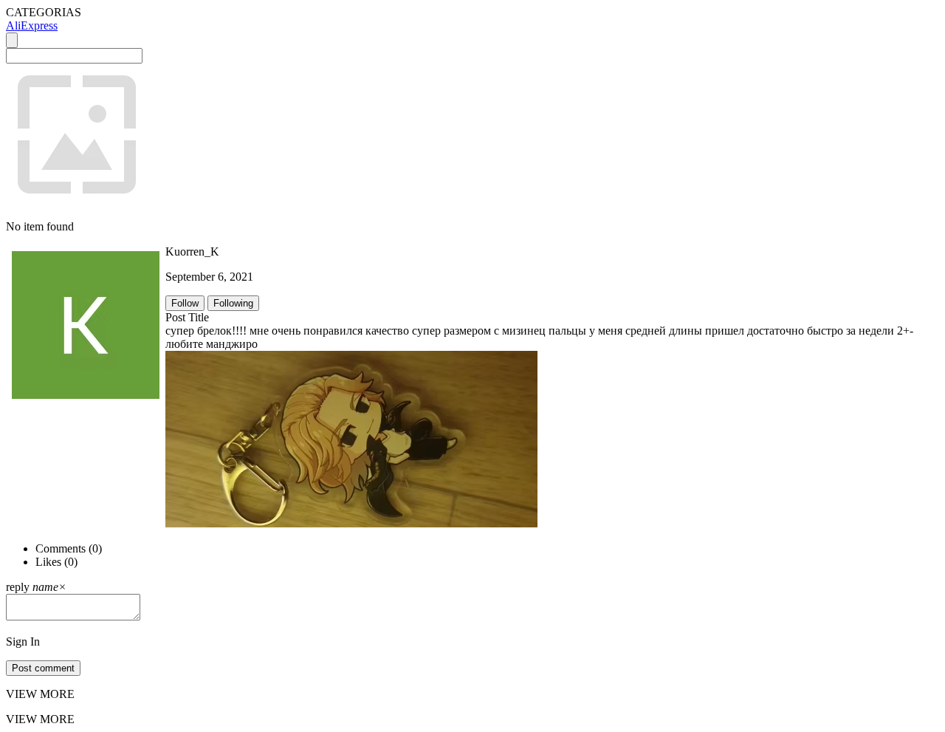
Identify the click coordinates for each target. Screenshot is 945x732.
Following (233, 303)
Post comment (43, 668)
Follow (185, 303)
